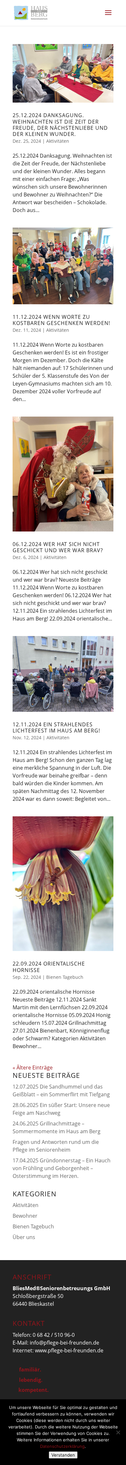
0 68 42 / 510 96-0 (54, 1334)
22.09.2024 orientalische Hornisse (49, 966)
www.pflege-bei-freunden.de (69, 1350)
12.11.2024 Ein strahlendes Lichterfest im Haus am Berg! (56, 727)
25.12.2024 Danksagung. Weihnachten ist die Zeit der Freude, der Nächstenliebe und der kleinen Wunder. (60, 125)
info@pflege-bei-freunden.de (64, 1342)
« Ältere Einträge (33, 1067)
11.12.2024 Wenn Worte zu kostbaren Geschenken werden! (61, 320)
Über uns (24, 1237)
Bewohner (25, 1215)
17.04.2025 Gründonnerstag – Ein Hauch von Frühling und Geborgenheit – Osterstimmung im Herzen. (61, 1168)
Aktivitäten (57, 141)
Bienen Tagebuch (64, 977)
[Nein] (118, 1432)
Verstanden (63, 1455)
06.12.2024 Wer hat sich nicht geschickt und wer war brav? (58, 547)
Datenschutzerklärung (62, 1446)
